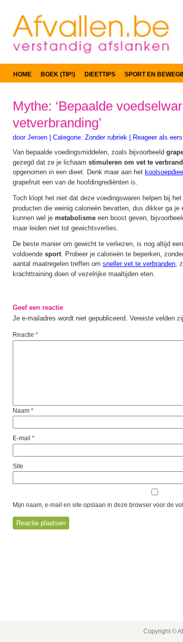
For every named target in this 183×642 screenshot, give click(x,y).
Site (18, 466)
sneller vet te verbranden (139, 264)
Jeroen (37, 137)
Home (22, 74)
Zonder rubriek (106, 137)
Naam (23, 410)
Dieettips (99, 74)
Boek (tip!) (58, 74)
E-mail (24, 438)
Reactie (25, 334)
